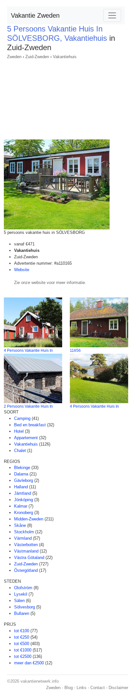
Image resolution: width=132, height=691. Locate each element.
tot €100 (21, 630)
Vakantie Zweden (35, 15)
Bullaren (21, 613)
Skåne (20, 525)
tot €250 (21, 637)
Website (21, 269)
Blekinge (22, 467)
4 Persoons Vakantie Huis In (28, 350)
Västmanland (26, 551)
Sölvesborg (24, 607)
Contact (97, 687)
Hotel (19, 431)
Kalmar (20, 506)
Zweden (14, 56)
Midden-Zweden (28, 519)
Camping (22, 418)
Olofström (23, 587)
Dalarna (21, 474)
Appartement (26, 437)
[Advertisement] (66, 97)
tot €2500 (22, 656)
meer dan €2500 (29, 662)
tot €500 (21, 643)
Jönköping (23, 499)
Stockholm (24, 531)
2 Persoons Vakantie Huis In (28, 406)
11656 (75, 350)
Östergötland (26, 570)
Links (82, 687)
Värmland (23, 538)
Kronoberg (23, 512)
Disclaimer (118, 687)
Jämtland (22, 493)
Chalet (20, 450)
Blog (68, 687)
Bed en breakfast (30, 424)
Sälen (19, 600)
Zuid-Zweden (37, 56)
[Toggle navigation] (112, 15)
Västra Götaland (29, 557)
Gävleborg (23, 480)
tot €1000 (22, 650)
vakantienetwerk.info (40, 681)
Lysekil (20, 594)
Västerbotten (26, 544)
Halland (21, 486)
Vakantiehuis (65, 56)
